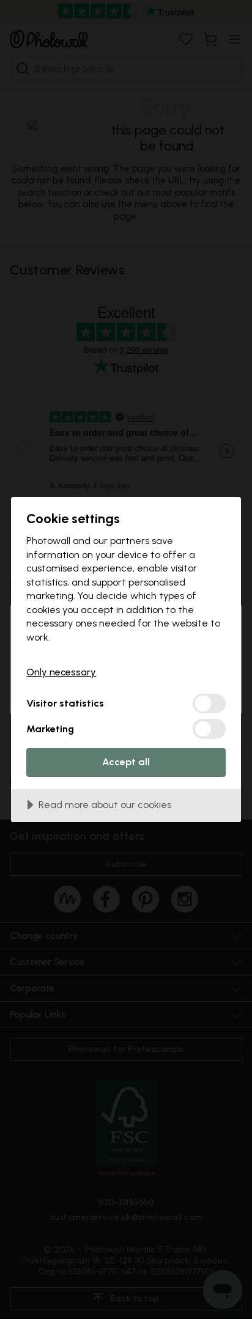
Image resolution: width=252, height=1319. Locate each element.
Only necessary (61, 672)
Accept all (126, 762)
